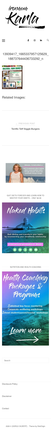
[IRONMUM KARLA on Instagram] (34, 40)
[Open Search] (48, 40)
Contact (5, 408)
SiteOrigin (41, 426)
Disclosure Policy (10, 383)
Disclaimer (7, 396)
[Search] (46, 359)
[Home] (25, 28)
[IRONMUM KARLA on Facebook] (27, 40)
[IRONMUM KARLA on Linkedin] (40, 40)
